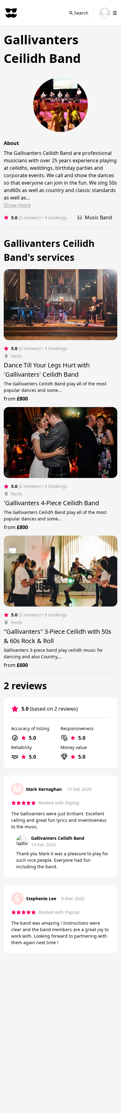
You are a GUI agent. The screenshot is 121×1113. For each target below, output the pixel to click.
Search (81, 13)
